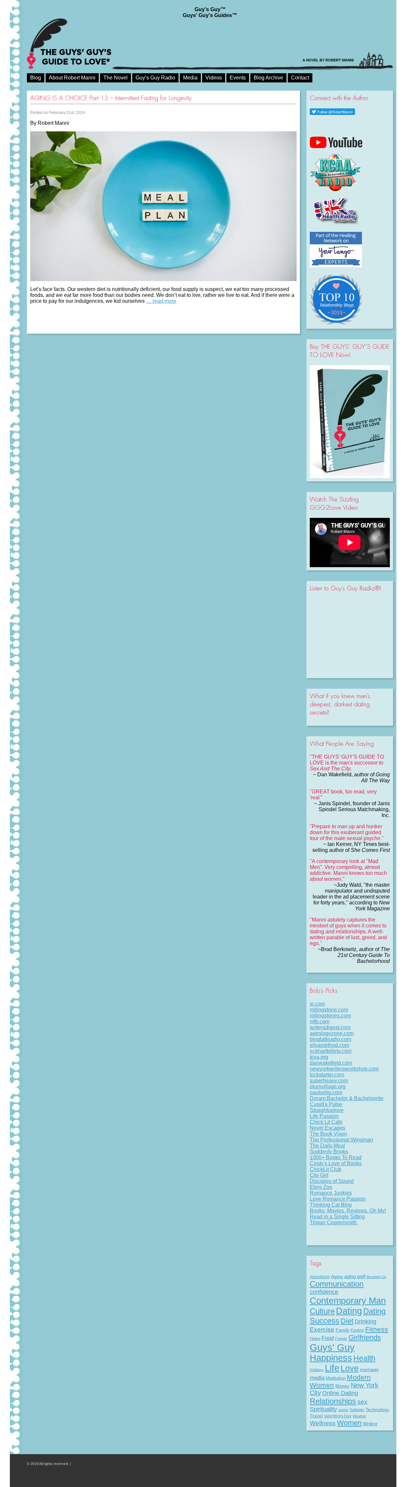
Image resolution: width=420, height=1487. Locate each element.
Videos (213, 77)
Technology (377, 1409)
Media (190, 77)
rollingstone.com (329, 1009)
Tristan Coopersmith (334, 1222)
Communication (337, 1283)
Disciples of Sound (332, 1181)
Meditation (336, 1378)
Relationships (333, 1401)
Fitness (376, 1329)
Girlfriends (364, 1337)
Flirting (315, 1339)
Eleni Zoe (321, 1187)
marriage (369, 1369)
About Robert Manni (72, 77)
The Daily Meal (327, 1145)
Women (349, 1423)
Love (350, 1368)
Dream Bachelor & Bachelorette (347, 1098)
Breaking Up (376, 1277)
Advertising (320, 1277)
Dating (349, 1311)
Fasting (357, 1330)
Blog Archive (268, 77)
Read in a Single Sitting (337, 1216)
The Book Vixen (328, 1134)
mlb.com (319, 1021)
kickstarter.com (327, 1074)
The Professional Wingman (341, 1140)
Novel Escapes (327, 1128)
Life (332, 1368)
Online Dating (340, 1392)
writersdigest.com (330, 1027)
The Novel (115, 77)
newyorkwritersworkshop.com (344, 1069)
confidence (324, 1292)
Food (328, 1338)
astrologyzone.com (332, 1033)
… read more (161, 301)
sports (343, 1410)
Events (238, 77)
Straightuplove (327, 1110)
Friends (341, 1339)
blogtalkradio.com (330, 1039)
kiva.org (319, 1057)
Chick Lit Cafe (326, 1122)
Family (342, 1330)
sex (362, 1401)
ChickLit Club (325, 1169)
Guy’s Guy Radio (155, 77)
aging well (354, 1276)
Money (342, 1385)
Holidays (317, 1370)
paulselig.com (326, 1092)
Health (364, 1358)
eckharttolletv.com (330, 1051)
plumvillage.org (328, 1086)
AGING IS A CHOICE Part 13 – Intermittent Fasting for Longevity (111, 98)
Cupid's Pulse (326, 1104)
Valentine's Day (337, 1416)
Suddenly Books (329, 1151)
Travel (316, 1415)
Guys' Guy (332, 1347)
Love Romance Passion (338, 1199)
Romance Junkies (331, 1193)
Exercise (322, 1329)
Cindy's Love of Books (336, 1163)
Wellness (323, 1423)
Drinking (365, 1321)
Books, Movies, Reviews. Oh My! (348, 1210)
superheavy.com (329, 1080)
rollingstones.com (330, 1015)
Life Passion (324, 1116)
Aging (337, 1276)
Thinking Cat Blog (331, 1205)
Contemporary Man (348, 1301)
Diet (347, 1321)
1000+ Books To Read (336, 1157)
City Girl (319, 1175)
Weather (359, 1416)
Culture (322, 1311)
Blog (35, 77)
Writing (370, 1423)
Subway (357, 1410)
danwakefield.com (331, 1063)
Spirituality (323, 1409)
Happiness (331, 1358)
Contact (300, 77)
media (317, 1377)
